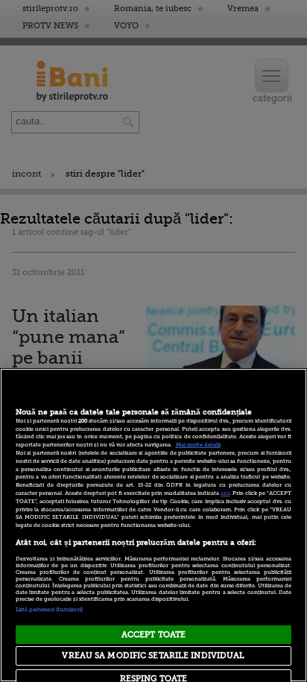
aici (225, 493)
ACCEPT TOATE (153, 635)
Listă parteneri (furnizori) (49, 610)
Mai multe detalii (198, 445)
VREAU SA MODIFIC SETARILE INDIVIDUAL (153, 655)
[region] (153, 525)
